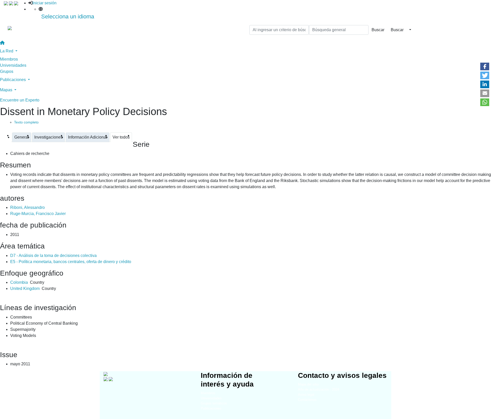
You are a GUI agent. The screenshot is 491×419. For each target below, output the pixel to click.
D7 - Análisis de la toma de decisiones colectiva (53, 255)
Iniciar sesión (44, 3)
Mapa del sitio (308, 384)
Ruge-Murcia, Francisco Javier (38, 213)
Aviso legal (306, 395)
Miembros (9, 59)
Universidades (13, 65)
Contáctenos (307, 400)
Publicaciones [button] (13, 79)
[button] (484, 66)
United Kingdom (25, 288)
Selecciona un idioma (67, 16)
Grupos (6, 71)
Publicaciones (211, 408)
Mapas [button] (6, 90)
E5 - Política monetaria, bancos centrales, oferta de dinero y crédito (70, 261)
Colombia (19, 282)
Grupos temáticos (214, 403)
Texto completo (26, 122)
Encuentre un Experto (19, 100)
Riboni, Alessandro (27, 207)
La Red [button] (7, 51)
